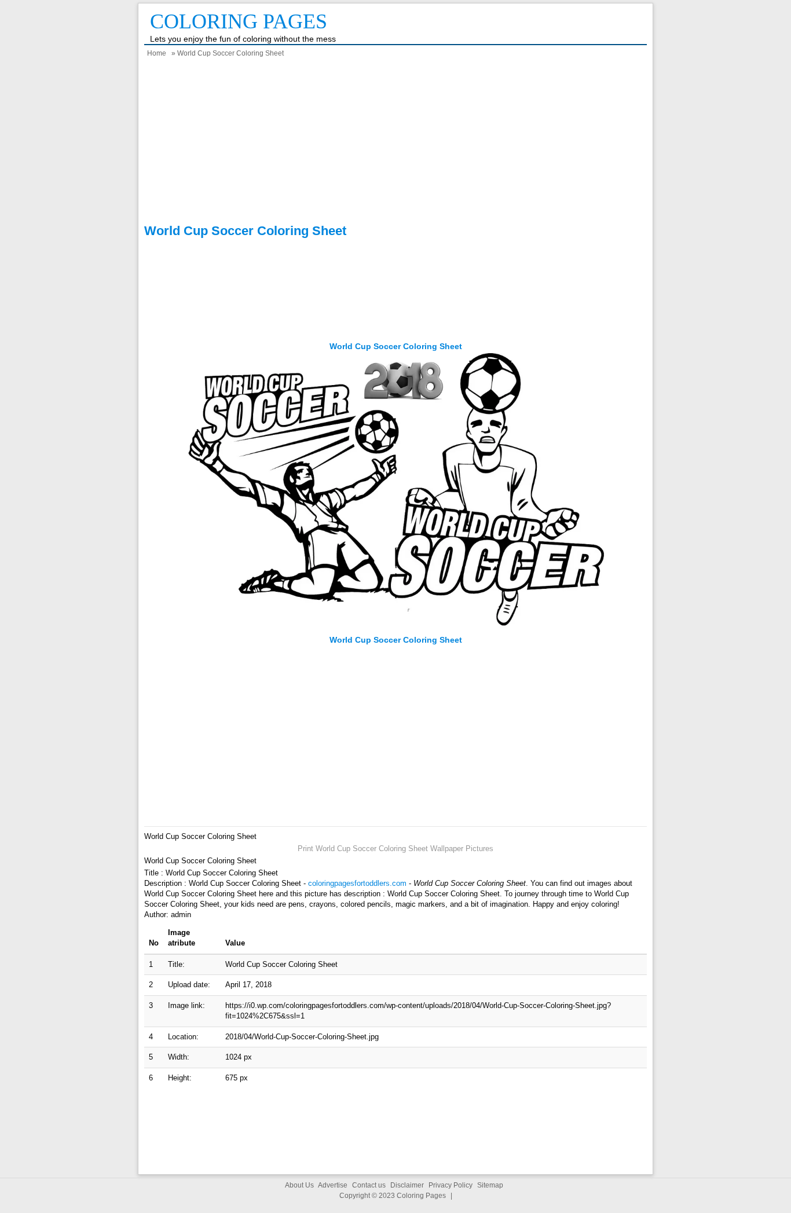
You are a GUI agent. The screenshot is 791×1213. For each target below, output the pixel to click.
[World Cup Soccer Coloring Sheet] (396, 629)
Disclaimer (407, 1185)
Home (156, 53)
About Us (299, 1185)
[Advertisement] (395, 142)
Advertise (332, 1185)
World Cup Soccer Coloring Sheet (395, 346)
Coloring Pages (238, 21)
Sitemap (490, 1185)
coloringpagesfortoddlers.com (357, 883)
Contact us (369, 1185)
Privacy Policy (451, 1185)
